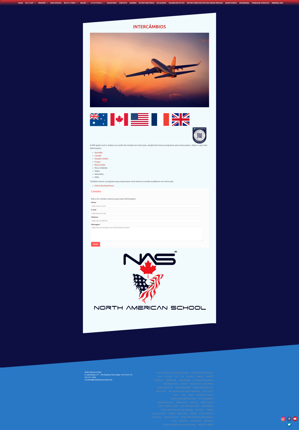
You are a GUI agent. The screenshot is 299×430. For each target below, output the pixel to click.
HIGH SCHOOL (56, 3)
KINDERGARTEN (182, 402)
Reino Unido (100, 165)
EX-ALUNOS (161, 3)
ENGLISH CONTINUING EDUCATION (183, 399)
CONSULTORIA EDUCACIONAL (202, 373)
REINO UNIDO (183, 413)
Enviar (95, 244)
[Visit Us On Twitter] (289, 424)
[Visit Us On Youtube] (295, 418)
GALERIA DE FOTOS (177, 3)
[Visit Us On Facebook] (289, 418)
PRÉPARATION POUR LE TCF (203, 388)
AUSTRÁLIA (200, 410)
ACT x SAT (29, 3)
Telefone (95, 217)
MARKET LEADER (207, 402)
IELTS (176, 395)
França (97, 162)
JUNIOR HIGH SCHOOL (165, 402)
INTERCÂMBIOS (96, 3)
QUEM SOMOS (231, 3)
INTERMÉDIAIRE (184, 380)
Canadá (98, 155)
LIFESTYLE (194, 402)
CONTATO (123, 3)
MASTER (184, 384)
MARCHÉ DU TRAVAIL (171, 384)
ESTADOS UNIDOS (159, 413)
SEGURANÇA (244, 3)
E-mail (94, 210)
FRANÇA (172, 413)
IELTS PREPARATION (206, 399)
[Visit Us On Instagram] (283, 418)
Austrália (98, 152)
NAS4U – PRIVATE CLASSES (168, 406)
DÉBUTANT (159, 380)
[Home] (16, 2)
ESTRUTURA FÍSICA (146, 3)
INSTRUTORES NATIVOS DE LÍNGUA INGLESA (205, 3)
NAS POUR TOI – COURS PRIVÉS (201, 384)
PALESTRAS (112, 3)
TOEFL (183, 395)
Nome (94, 202)
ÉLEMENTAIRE (171, 380)
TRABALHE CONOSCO (260, 3)
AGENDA (133, 3)
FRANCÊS (42, 3)
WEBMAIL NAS (277, 3)
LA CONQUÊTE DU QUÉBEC (203, 380)
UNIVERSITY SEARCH (205, 425)
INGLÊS (83, 3)
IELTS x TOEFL (70, 3)
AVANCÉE (209, 376)
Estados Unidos (102, 158)
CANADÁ (210, 410)
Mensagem (96, 225)
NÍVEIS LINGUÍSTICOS (165, 388)
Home (20, 3)
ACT (176, 376)
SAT (182, 376)
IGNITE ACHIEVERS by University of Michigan (173, 373)
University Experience (104, 185)
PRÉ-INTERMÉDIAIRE (182, 388)
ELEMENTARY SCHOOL (204, 395)
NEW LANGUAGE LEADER (190, 406)
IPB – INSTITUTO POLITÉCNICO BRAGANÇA (184, 391)
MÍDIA (174, 421)
